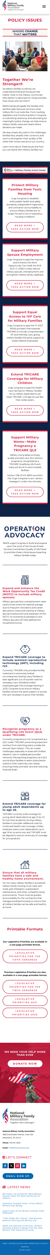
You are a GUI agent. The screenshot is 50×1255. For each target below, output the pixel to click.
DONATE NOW (25, 1063)
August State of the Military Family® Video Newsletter (23, 1212)
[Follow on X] (11, 1165)
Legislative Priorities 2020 (25, 1013)
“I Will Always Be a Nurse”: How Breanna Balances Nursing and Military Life (22, 1219)
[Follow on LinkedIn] (23, 1165)
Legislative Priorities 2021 (25, 1001)
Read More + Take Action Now (25, 227)
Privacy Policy (25, 1250)
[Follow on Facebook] (5, 1165)
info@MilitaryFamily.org (18, 1148)
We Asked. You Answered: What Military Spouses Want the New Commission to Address (22, 1196)
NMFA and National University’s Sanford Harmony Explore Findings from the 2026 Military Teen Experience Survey (23, 1228)
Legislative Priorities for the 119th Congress (25, 956)
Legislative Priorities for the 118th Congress (25, 986)
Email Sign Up (17, 1176)
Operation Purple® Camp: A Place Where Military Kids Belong (23, 1204)
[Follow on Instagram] (17, 1165)
